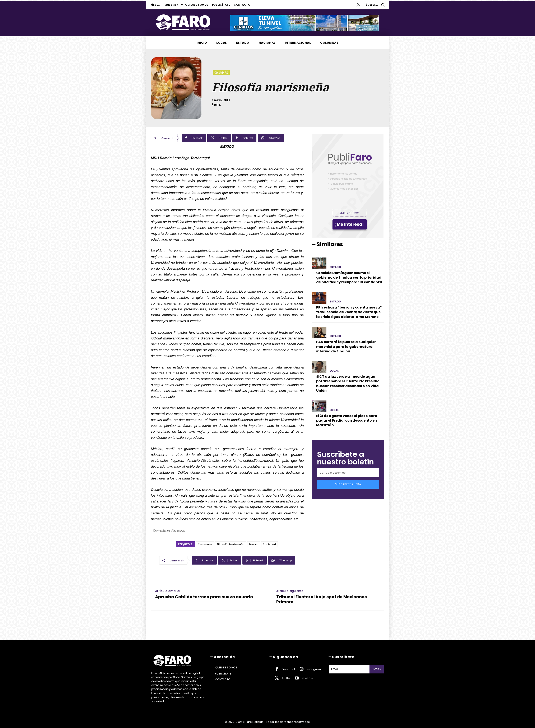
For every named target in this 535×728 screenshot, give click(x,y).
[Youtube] (297, 678)
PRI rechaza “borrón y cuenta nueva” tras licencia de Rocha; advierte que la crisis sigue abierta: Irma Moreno (349, 312)
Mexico (254, 544)
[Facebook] (276, 669)
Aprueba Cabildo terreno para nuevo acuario (204, 596)
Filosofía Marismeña (231, 544)
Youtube (307, 678)
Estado (335, 267)
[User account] (359, 5)
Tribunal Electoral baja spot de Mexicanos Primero (321, 599)
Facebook (289, 669)
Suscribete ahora (348, 484)
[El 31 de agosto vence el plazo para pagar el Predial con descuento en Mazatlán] (319, 406)
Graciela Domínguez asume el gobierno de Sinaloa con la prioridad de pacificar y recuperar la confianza (349, 277)
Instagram (314, 669)
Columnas (221, 72)
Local (334, 371)
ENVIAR (376, 669)
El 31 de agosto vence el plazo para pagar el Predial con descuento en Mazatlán (346, 420)
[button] (377, 4)
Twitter (286, 678)
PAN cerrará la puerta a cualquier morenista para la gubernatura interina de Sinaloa (346, 346)
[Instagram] (301, 669)
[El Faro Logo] (191, 22)
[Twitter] (276, 678)
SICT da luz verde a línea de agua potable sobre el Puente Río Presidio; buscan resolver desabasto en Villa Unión (348, 383)
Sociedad (269, 544)
